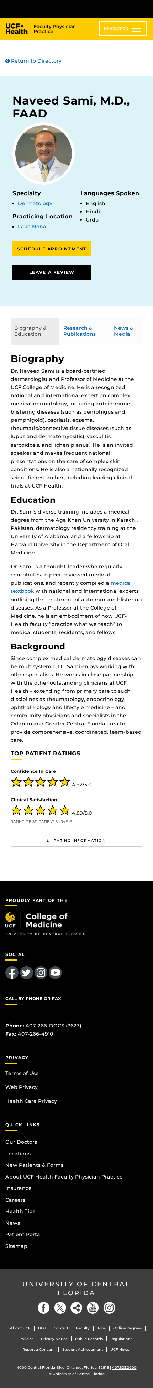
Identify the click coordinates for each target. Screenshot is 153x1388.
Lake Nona (32, 226)
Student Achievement (82, 1349)
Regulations (121, 1338)
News (12, 1223)
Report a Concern (38, 1349)
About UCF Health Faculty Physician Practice (64, 1177)
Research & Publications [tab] (79, 331)
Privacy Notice (54, 1338)
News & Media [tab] (123, 331)
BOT (42, 1328)
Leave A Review (51, 272)
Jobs (101, 1328)
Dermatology (35, 203)
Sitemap (16, 1246)
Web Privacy (21, 1087)
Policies (26, 1338)
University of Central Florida (76, 1288)
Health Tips (20, 1211)
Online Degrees (127, 1328)
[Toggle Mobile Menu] (146, 8)
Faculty (83, 1328)
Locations (18, 1153)
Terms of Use (22, 1073)
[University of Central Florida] (54, 8)
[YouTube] (93, 1308)
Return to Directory (36, 61)
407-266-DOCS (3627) (53, 1025)
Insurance (18, 1188)
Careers (15, 1200)
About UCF (20, 1328)
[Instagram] (109, 1308)
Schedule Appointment (52, 248)
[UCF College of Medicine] (45, 923)
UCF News (119, 1349)
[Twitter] (60, 1308)
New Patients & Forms (34, 1165)
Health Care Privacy (31, 1101)
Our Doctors (21, 1142)
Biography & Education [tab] (30, 331)
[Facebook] (44, 1308)
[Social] (76, 1308)
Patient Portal (23, 1234)
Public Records (89, 1338)
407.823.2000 (124, 1367)
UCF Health (46, 29)
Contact (61, 1328)
